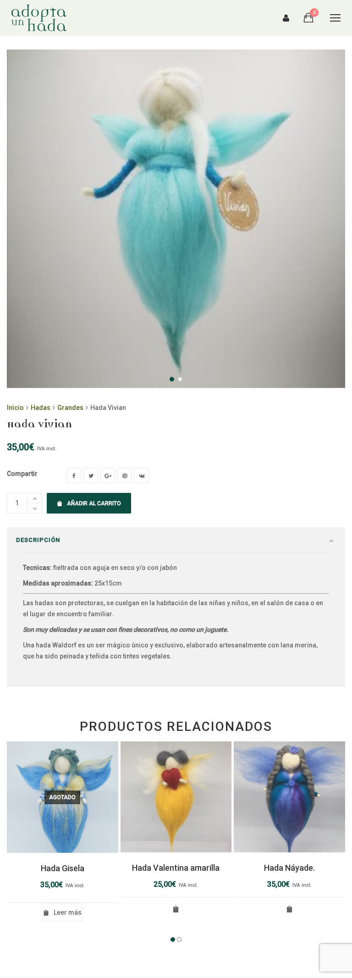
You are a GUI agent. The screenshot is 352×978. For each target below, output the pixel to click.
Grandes (70, 407)
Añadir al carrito (94, 503)
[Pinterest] (124, 475)
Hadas (40, 407)
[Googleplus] (107, 475)
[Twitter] (90, 475)
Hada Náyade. (289, 868)
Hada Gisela (62, 868)
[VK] (141, 475)
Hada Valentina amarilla (176, 868)
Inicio (15, 407)
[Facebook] (73, 475)
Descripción (38, 539)
